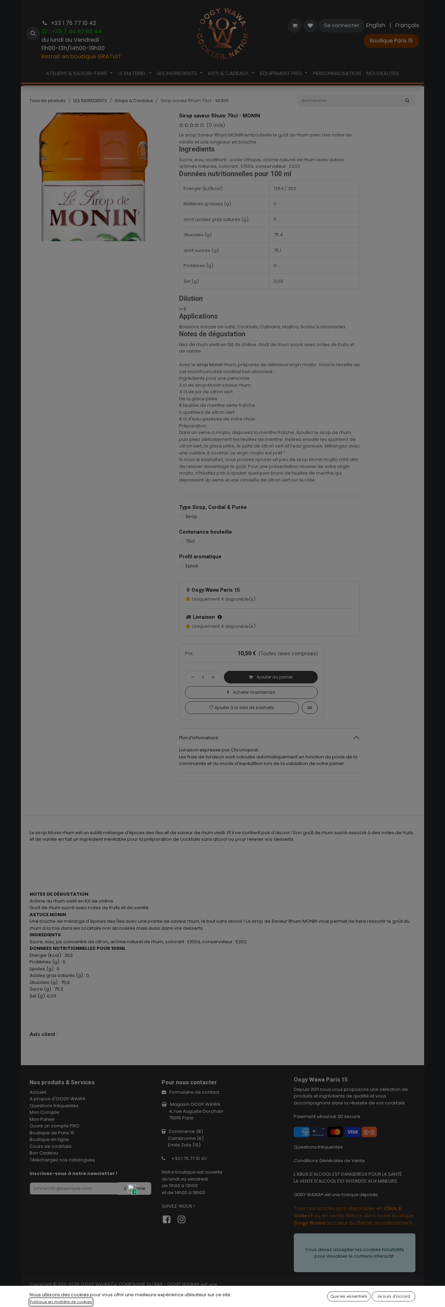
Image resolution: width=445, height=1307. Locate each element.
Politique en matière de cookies (61, 1302)
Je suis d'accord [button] (393, 1296)
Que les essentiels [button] (348, 1296)
